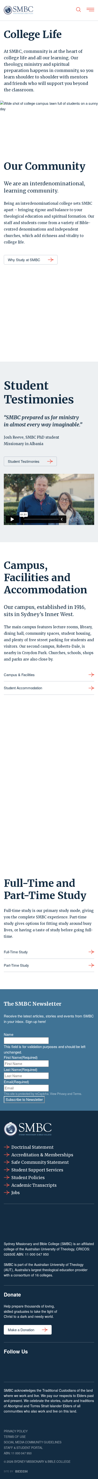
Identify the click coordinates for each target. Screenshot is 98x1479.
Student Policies (28, 1177)
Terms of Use (15, 1437)
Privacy (62, 1094)
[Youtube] (87, 1367)
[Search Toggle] (78, 9)
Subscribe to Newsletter (24, 1099)
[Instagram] (30, 1367)
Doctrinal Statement (32, 1147)
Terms (77, 1094)
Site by (8, 1471)
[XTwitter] (68, 1367)
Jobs (15, 1192)
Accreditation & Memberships (42, 1155)
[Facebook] (10, 1367)
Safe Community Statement (40, 1162)
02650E (9, 1254)
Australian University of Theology (49, 1249)
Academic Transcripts (34, 1185)
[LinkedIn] (49, 1367)
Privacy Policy (16, 1431)
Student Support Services (37, 1170)
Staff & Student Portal (23, 1448)
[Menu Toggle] (90, 9)
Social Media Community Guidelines (32, 1442)
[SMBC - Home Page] (18, 10)
